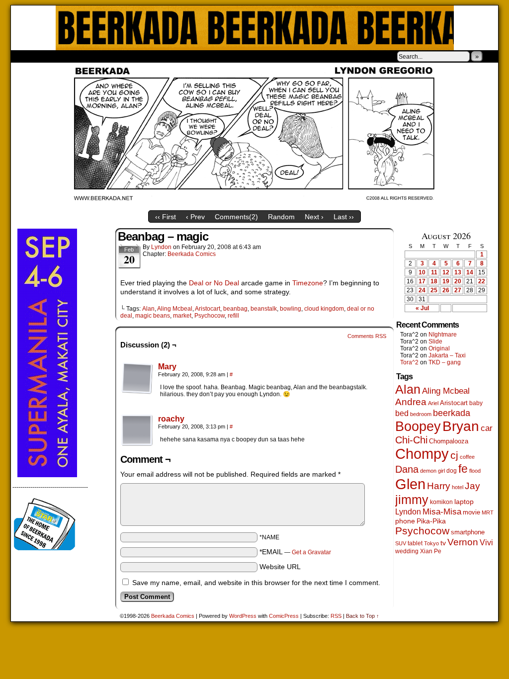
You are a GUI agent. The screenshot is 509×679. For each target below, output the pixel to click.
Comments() (236, 217)
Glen (410, 484)
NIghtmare (442, 334)
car (487, 428)
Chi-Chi (411, 439)
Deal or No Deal (214, 283)
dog (451, 470)
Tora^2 (409, 362)
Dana (407, 469)
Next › (314, 217)
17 (422, 281)
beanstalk (264, 308)
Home (24, 56)
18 (433, 281)
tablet (415, 543)
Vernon (462, 542)
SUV (400, 543)
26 (445, 290)
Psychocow (209, 315)
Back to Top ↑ (362, 616)
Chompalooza (448, 441)
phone (405, 521)
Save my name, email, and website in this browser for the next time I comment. (256, 583)
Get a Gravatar (311, 552)
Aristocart (207, 308)
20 (457, 281)
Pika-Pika (431, 521)
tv (443, 543)
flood (475, 471)
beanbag (235, 308)
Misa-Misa (442, 511)
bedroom (420, 414)
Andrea (410, 402)
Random (281, 217)
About (54, 56)
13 (457, 272)
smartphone (468, 532)
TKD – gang (444, 362)
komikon (441, 502)
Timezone (307, 283)
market (182, 315)
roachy (171, 419)
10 (422, 272)
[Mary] (137, 392)
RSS (336, 616)
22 (481, 281)
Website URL (280, 567)
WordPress (242, 616)
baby (476, 403)
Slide (435, 341)
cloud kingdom (324, 308)
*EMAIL (295, 552)
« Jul (422, 308)
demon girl (432, 471)
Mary (167, 366)
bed (402, 413)
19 (445, 281)
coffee (467, 457)
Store (85, 56)
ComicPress (284, 616)
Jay (472, 486)
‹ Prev (195, 217)
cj (454, 455)
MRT (488, 512)
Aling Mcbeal (174, 308)
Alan (148, 308)
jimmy (411, 500)
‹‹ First (165, 217)
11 (434, 272)
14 (469, 272)
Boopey (418, 426)
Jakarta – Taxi (447, 355)
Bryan (460, 426)
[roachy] (137, 444)
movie (471, 512)
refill (233, 315)
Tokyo (431, 543)
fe (463, 468)
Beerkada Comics (255, 27)
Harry (438, 485)
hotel (457, 487)
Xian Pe (430, 551)
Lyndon (161, 247)
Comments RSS (366, 336)
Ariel (433, 403)
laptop (464, 502)
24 (422, 290)
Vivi (486, 542)
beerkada (451, 413)
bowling (290, 308)
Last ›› (344, 217)
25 (433, 290)
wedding (407, 551)
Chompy (422, 454)
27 (457, 290)
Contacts (123, 56)
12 (445, 272)
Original (439, 348)
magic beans (152, 315)
